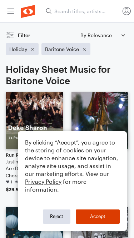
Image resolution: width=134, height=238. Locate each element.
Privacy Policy (43, 181)
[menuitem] (10, 11)
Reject (56, 216)
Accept (97, 216)
